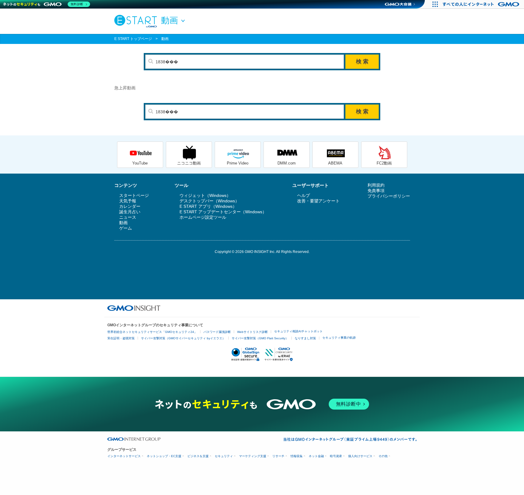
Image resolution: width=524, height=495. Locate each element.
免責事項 (376, 190)
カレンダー (129, 206)
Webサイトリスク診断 (252, 332)
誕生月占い (129, 211)
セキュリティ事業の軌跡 (339, 337)
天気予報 (127, 200)
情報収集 (297, 456)
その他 (383, 456)
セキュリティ (224, 456)
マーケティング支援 (252, 456)
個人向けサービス (360, 456)
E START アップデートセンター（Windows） (223, 211)
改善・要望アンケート (318, 200)
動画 (165, 39)
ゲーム (125, 228)
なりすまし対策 (305, 338)
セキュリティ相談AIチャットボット (298, 331)
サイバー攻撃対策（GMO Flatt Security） (260, 338)
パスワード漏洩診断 (217, 332)
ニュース (127, 217)
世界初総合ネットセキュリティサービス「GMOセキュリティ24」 (152, 332)
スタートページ (134, 195)
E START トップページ (133, 39)
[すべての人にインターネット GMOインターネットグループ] (481, 4)
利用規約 (376, 185)
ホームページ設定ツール (203, 217)
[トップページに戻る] (137, 20)
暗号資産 (336, 456)
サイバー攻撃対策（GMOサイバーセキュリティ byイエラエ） (183, 338)
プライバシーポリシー (389, 196)
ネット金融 (316, 456)
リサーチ (278, 456)
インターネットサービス (124, 456)
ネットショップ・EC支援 (164, 456)
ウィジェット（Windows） (205, 195)
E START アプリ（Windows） (208, 206)
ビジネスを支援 (198, 456)
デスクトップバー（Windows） (209, 200)
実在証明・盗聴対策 (121, 338)
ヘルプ (303, 195)
